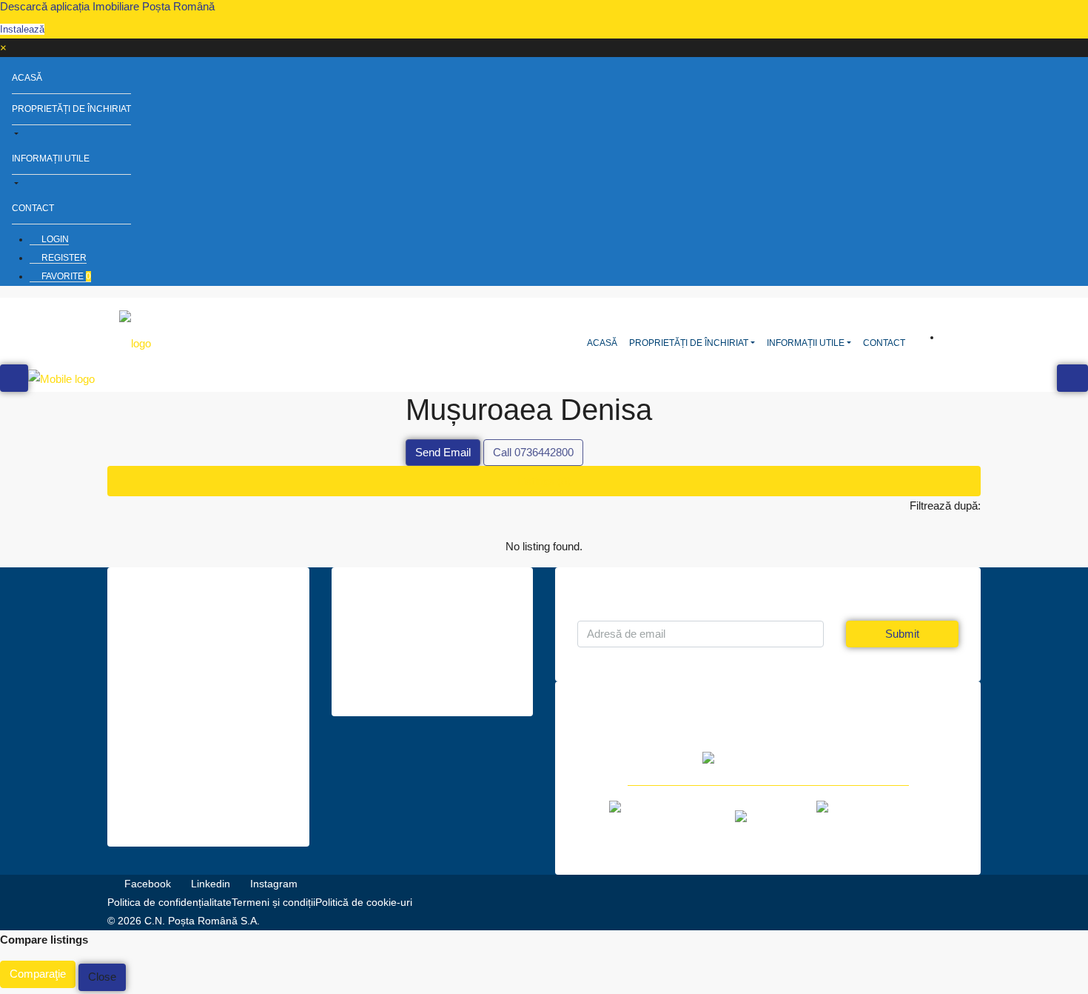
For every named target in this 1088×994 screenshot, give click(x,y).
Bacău (174, 747)
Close (102, 976)
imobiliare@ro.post (412, 672)
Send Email (443, 452)
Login (54, 239)
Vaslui (173, 766)
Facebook (147, 884)
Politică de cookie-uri (363, 902)
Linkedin (210, 884)
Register (63, 258)
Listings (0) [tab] (544, 481)
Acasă (27, 78)
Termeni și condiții (273, 902)
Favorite (65, 276)
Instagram (272, 884)
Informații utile (51, 158)
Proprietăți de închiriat (71, 109)
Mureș (174, 803)
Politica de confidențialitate (169, 902)
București (181, 784)
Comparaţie (38, 973)
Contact (33, 208)
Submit (902, 633)
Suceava (179, 729)
